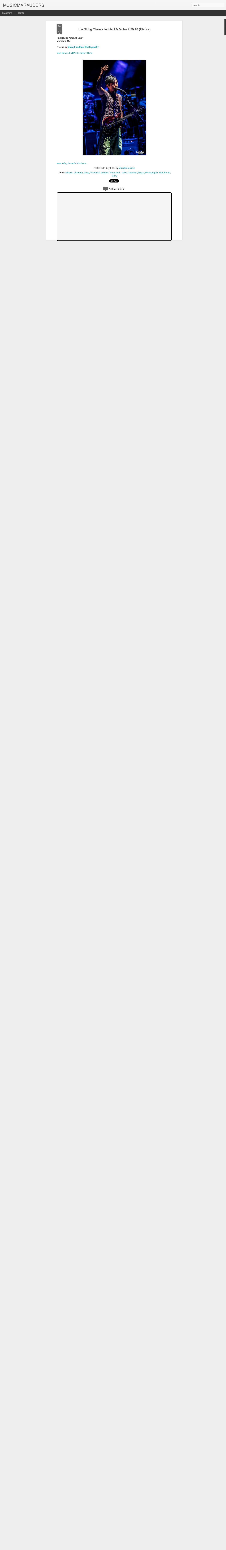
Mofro (124, 172)
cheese (69, 172)
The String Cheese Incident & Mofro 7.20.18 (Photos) (114, 29)
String (114, 175)
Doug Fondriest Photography (83, 46)
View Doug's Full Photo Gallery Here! (75, 52)
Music (141, 172)
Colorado (78, 172)
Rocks (167, 172)
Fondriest (95, 172)
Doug (86, 172)
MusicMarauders (127, 167)
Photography (151, 172)
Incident (105, 172)
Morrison (133, 172)
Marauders (115, 172)
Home (21, 12)
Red (161, 172)
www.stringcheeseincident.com (71, 163)
